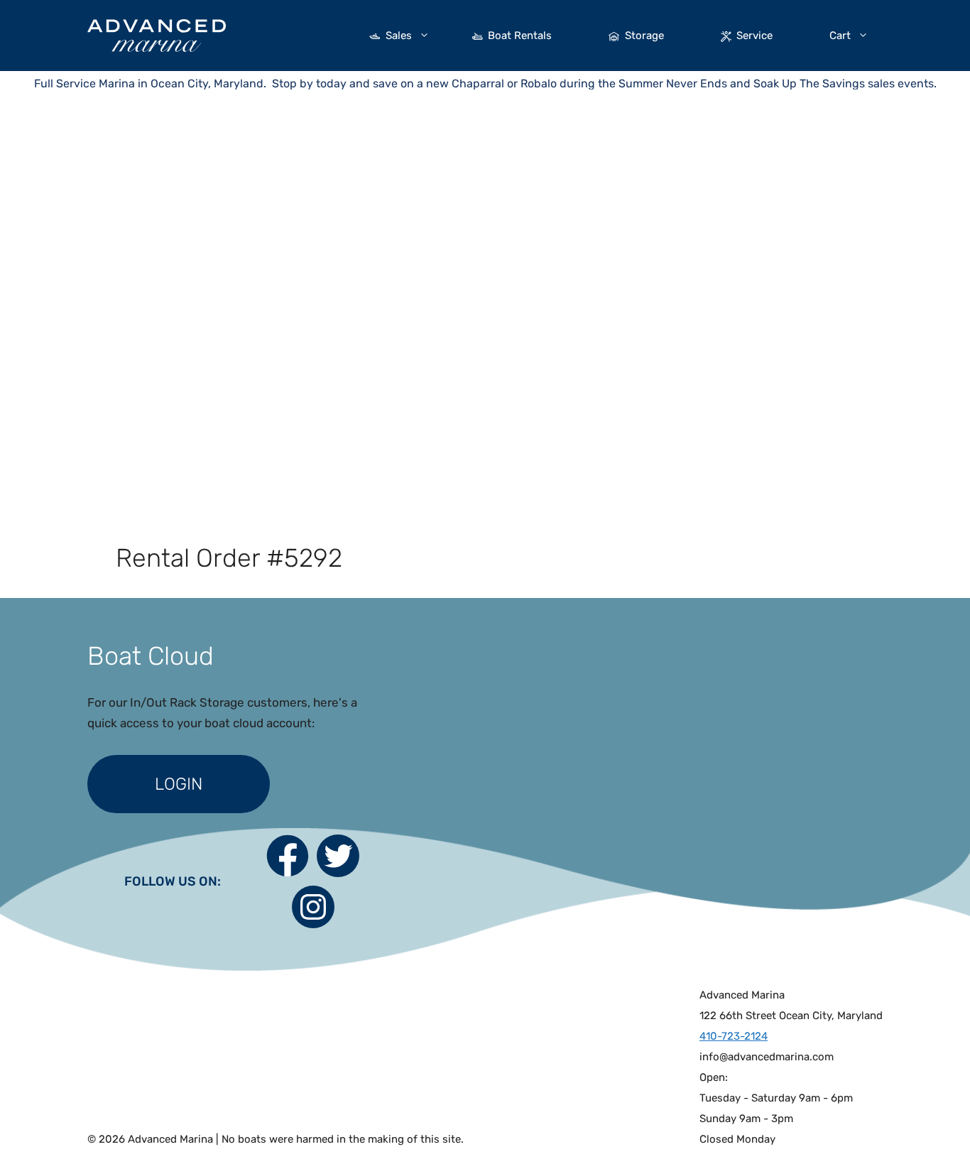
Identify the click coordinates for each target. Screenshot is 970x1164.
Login (178, 784)
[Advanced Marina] (156, 34)
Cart (840, 35)
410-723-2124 (733, 1036)
